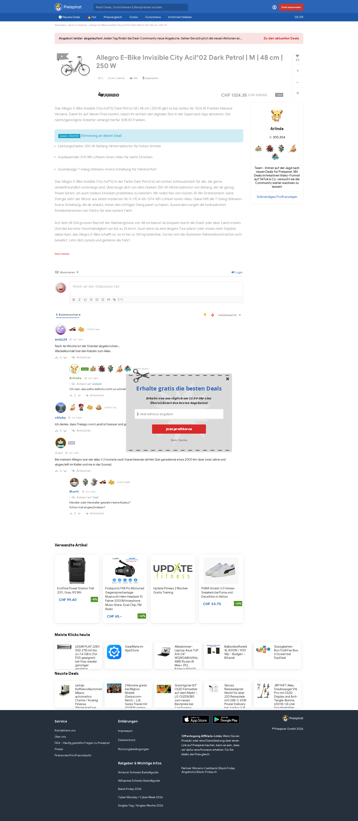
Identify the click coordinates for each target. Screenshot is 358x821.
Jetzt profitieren (179, 429)
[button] (179, 388)
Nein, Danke (179, 439)
